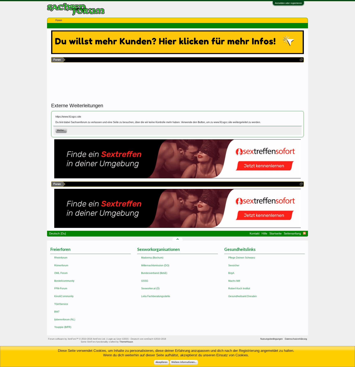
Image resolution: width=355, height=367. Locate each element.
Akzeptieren (161, 362)
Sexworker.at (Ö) (150, 288)
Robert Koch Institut (239, 288)
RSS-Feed (304, 233)
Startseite (275, 233)
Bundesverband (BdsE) (154, 273)
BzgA (231, 273)
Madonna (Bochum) (152, 257)
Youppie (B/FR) (62, 327)
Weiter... (61, 130)
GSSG (144, 280)
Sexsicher (233, 265)
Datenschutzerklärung (296, 339)
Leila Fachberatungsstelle (155, 296)
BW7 (57, 311)
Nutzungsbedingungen (271, 339)
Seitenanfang (292, 233)
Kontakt (254, 233)
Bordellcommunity (64, 280)
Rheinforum (60, 257)
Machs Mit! (234, 280)
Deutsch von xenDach (148, 339)
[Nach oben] (177, 239)
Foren (58, 20)
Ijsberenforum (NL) (64, 319)
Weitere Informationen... (183, 362)
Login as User (118, 339)
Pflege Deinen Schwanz (241, 257)
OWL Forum (61, 273)
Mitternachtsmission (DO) (155, 265)
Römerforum (61, 265)
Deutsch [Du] (57, 233)
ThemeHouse (126, 341)
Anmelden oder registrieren (288, 3)
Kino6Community (64, 296)
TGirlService (61, 304)
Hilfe (264, 233)
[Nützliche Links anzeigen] (301, 59)
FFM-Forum (60, 288)
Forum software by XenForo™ (77, 339)
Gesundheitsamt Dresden (242, 296)
